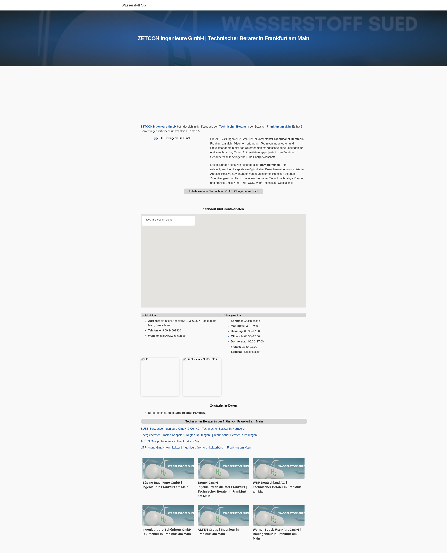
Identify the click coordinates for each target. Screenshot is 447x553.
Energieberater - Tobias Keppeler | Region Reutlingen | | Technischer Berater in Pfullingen (199, 435)
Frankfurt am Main (279, 126)
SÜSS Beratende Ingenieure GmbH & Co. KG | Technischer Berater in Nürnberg (192, 428)
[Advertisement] (223, 96)
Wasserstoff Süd (134, 5)
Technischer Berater (232, 126)
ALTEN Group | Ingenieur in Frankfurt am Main (171, 441)
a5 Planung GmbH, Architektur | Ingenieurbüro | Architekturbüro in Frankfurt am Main (196, 447)
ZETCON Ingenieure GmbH (158, 126)
